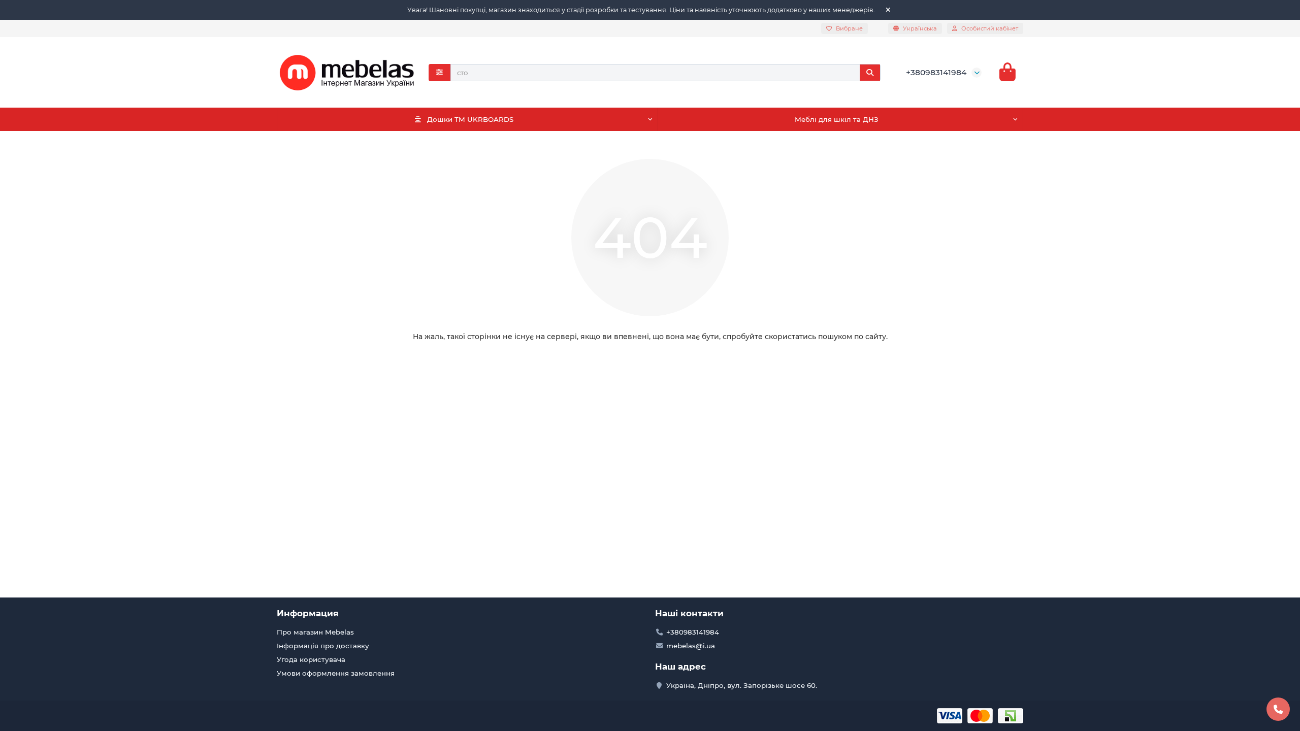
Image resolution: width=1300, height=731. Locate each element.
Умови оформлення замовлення (336, 673)
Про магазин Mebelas (315, 632)
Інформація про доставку (323, 646)
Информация (308, 613)
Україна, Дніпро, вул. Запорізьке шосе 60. (741, 685)
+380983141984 (936, 72)
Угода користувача (311, 659)
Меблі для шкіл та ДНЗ (837, 119)
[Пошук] (870, 72)
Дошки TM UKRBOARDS (470, 119)
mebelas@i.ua (690, 646)
